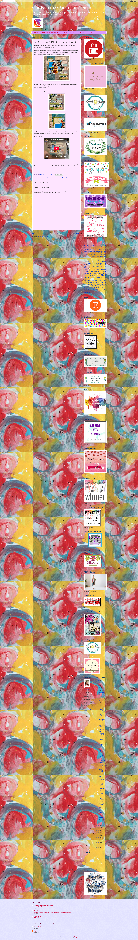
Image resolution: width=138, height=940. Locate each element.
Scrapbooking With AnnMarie (51, 164)
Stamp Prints (103, 285)
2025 (99, 683)
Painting (104, 277)
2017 (99, 832)
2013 (99, 842)
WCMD (99, 291)
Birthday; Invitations (88, 251)
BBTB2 (99, 249)
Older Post (77, 233)
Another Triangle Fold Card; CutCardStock (102, 771)
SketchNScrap (95, 286)
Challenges (87, 256)
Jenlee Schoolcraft (102, 271)
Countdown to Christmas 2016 (90, 258)
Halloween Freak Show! (39, 906)
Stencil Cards (102, 748)
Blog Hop (103, 251)
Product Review (98, 280)
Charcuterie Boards (95, 256)
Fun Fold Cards (91, 268)
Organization (99, 277)
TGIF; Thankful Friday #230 (102, 752)
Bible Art (104, 249)
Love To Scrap (91, 275)
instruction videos (42, 177)
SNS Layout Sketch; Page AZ (101, 757)
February (101, 817)
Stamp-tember (87, 288)
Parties (94, 279)
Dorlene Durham (88, 688)
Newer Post (35, 233)
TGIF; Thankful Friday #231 (102, 733)
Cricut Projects (96, 260)
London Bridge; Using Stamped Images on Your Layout (102, 785)
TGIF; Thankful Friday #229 (102, 778)
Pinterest (98, 279)
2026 (99, 680)
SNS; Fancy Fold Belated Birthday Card (101, 793)
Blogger (76, 937)
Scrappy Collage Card (101, 715)
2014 (99, 840)
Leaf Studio (94, 273)
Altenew (92, 248)
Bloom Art (87, 252)
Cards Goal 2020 (102, 254)
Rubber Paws (91, 282)
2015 (99, 837)
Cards (95, 254)
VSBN (92, 291)
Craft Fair (99, 258)
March (100, 815)
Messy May (97, 275)
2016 (99, 835)
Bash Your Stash (91, 249)
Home (36, 32)
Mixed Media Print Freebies (50, 32)
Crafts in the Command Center (61, 7)
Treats (85, 289)
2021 (99, 823)
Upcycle (89, 289)
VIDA (89, 291)
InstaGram (103, 269)
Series (85, 286)
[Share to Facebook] (60, 175)
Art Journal (97, 248)
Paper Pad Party (49, 177)
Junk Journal (87, 273)
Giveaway (103, 268)
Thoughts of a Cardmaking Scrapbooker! (43, 905)
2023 (99, 688)
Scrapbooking (57, 177)
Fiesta (104, 266)
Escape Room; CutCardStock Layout (102, 744)
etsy (96, 266)
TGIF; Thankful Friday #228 (102, 800)
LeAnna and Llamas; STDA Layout (101, 738)
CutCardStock (102, 263)
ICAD (89, 269)
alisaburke (36, 911)
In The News (95, 269)
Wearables (103, 291)
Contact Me (81, 32)
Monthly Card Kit (68, 32)
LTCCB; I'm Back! (101, 803)
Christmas (103, 256)
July (100, 707)
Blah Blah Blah (97, 251)
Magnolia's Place (38, 931)
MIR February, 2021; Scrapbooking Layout (102, 727)
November (101, 694)
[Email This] (56, 175)
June (100, 807)
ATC (102, 248)
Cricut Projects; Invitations (96, 261)
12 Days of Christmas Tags (93, 246)
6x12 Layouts (102, 760)
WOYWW (87, 292)
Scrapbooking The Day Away (66, 177)
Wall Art (95, 291)
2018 (99, 830)
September (101, 701)
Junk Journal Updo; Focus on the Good (102, 765)
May (100, 810)
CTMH (95, 263)
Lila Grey (99, 273)
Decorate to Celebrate (88, 264)
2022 (99, 690)
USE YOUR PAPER (96, 289)
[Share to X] (59, 175)
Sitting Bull (36, 917)
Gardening (98, 268)
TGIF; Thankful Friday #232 (102, 710)
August (101, 704)
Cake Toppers (94, 252)
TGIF (96, 287)
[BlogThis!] (57, 175)
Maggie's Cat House (38, 927)
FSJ (85, 268)
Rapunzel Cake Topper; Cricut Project (102, 721)
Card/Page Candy (88, 254)
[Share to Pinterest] (62, 175)
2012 (99, 845)
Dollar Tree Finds (91, 266)
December (101, 692)
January (101, 820)
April (100, 812)
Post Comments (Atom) (43, 236)
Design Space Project (99, 264)
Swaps (92, 288)
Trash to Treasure (102, 288)
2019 (99, 828)
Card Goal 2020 (102, 252)
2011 (99, 847)
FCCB (101, 266)
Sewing (89, 285)
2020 (99, 825)
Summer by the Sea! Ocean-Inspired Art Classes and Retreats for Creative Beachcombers (52, 912)
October (101, 698)
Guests (85, 269)
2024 (99, 685)
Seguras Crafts (102, 284)
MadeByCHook (37, 916)
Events (91, 32)
